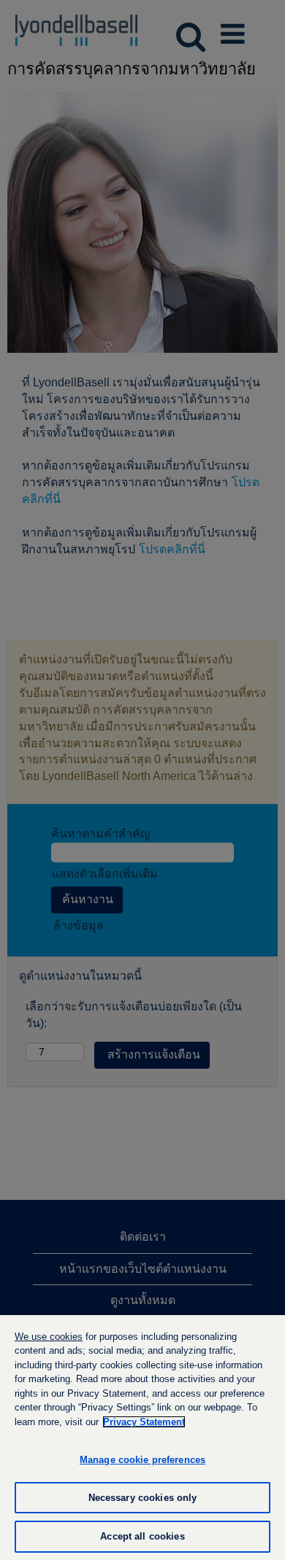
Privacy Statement (144, 1421)
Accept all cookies (142, 1536)
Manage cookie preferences (142, 1459)
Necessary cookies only (142, 1497)
